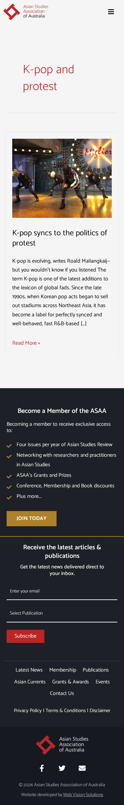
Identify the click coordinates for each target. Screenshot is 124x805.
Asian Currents (30, 681)
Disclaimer (100, 710)
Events (103, 681)
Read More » (26, 343)
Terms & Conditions (66, 710)
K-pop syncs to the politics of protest (59, 238)
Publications (96, 670)
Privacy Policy (28, 710)
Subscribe (25, 636)
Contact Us (62, 693)
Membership (62, 670)
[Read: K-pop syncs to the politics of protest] (62, 178)
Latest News (29, 670)
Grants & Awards (70, 681)
